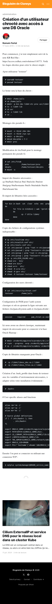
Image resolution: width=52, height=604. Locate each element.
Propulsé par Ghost (26, 585)
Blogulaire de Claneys (17, 3)
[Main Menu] (48, 4)
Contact (27, 579)
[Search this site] (43, 4)
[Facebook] (28, 575)
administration (9, 14)
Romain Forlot (10, 43)
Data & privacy (14, 579)
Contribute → (38, 579)
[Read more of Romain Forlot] (6, 36)
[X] (24, 575)
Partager (43, 40)
